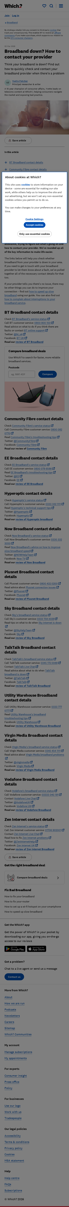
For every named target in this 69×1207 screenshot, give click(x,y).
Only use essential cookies (34, 233)
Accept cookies (34, 224)
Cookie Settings (34, 219)
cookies (25, 184)
